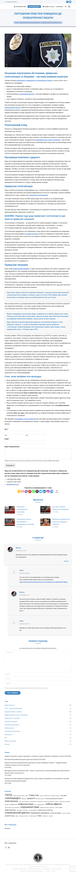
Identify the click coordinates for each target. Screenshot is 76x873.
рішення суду (9, 816)
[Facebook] (51, 491)
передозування (41, 804)
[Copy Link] (19, 491)
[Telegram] (40, 491)
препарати (25, 810)
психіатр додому (32, 810)
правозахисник (10, 810)
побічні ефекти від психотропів (12, 807)
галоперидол (13, 798)
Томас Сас (34, 795)
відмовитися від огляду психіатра (48, 140)
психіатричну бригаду (26, 94)
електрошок (11, 801)
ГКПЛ (8, 795)
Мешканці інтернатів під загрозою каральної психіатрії (61, 521)
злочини (56, 801)
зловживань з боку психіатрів (25, 419)
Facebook (7, 828)
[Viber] (26, 491)
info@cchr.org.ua (12, 484)
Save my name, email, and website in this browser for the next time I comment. (27, 688)
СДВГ (26, 795)
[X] (37, 491)
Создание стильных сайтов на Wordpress (50, 864)
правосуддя (19, 810)
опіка (35, 804)
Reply (67, 561)
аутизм (41, 795)
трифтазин (45, 816)
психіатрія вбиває (55, 813)
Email (7, 439)
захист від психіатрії (49, 801)
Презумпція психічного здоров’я (22, 157)
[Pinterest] (30, 491)
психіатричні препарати (39, 813)
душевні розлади (31, 234)
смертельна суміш (23, 816)
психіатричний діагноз (13, 107)
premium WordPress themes (39, 866)
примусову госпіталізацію (38, 195)
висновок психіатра (55, 795)
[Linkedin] (44, 491)
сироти (17, 816)
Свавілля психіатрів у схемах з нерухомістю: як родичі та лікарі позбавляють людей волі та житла (34, 756)
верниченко (47, 795)
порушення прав (29, 807)
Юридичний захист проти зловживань (30, 22)
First (6, 435)
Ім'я (6, 429)
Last (27, 435)
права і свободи (58, 807)
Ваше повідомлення (12, 447)
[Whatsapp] (33, 491)
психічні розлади (66, 813)
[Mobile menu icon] (69, 7)
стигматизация (32, 816)
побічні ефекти (54, 804)
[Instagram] (48, 491)
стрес (39, 816)
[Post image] (10, 510)
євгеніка (51, 816)
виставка (63, 795)
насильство (13, 804)
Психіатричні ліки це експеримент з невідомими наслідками (25, 521)
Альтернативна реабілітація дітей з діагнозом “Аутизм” (22, 759)
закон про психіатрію (24, 801)
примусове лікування (23, 219)
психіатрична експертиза (45, 810)
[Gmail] (22, 491)
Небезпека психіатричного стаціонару (22, 509)
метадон (7, 804)
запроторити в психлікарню (36, 801)
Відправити (10, 465)
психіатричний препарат (21, 269)
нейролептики (25, 804)
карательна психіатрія (64, 801)
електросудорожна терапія (54, 798)
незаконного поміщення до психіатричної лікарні (34, 80)
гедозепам (24, 798)
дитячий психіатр (40, 798)
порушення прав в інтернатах (47, 807)
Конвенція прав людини (19, 795)
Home (16, 22)
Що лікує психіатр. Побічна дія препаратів (60, 508)
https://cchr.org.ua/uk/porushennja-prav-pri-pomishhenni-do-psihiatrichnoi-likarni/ (43, 582)
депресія (31, 798)
